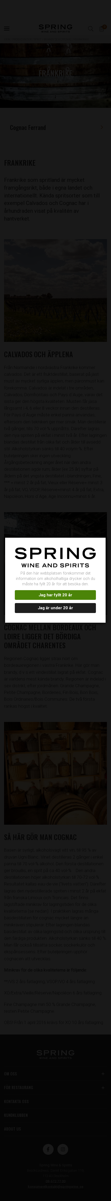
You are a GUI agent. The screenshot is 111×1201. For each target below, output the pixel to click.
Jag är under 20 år (55, 607)
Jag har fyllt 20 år (55, 595)
